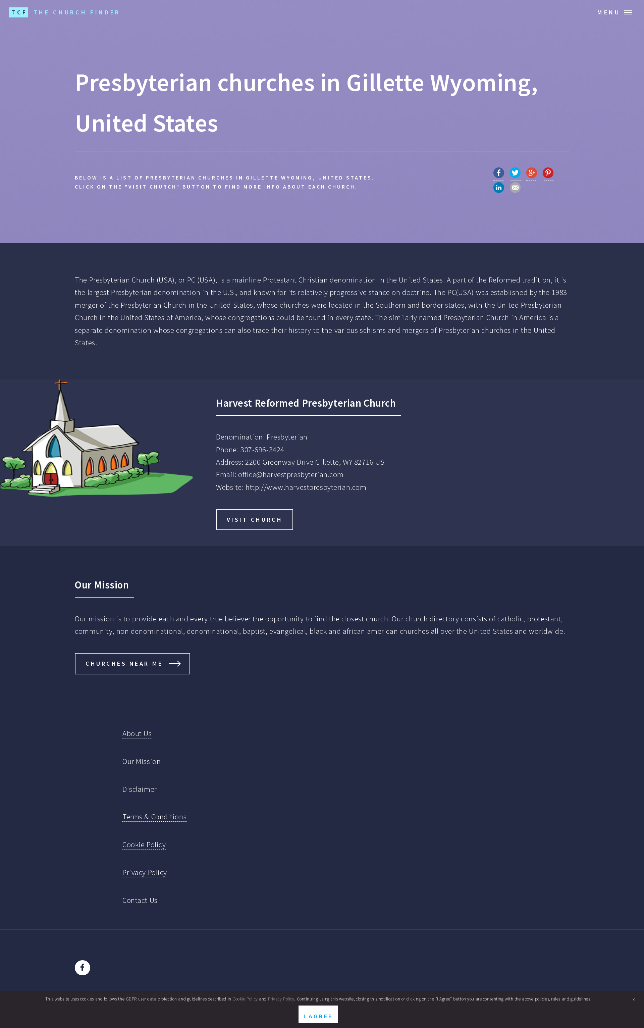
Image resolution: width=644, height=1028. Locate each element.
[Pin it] (548, 176)
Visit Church (254, 519)
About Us (137, 733)
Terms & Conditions (154, 816)
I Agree (318, 1016)
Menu (609, 12)
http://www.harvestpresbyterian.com (306, 487)
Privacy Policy (144, 872)
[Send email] (515, 190)
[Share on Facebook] (498, 176)
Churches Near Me (124, 663)
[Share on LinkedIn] (498, 190)
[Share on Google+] (531, 176)
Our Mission (141, 761)
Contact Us (140, 900)
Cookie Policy (144, 844)
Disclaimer (139, 789)
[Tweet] (515, 176)
